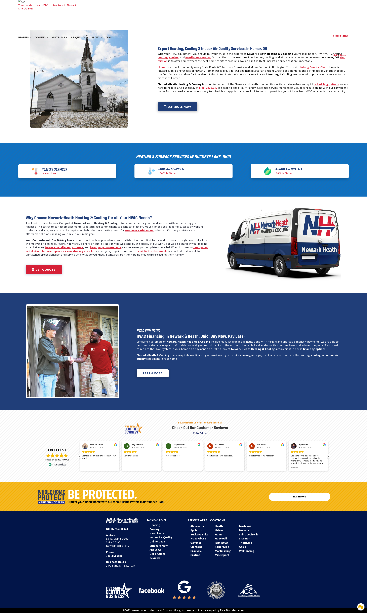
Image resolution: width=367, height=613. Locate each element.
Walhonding (246, 551)
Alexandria (197, 526)
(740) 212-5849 (25, 8)
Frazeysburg (198, 538)
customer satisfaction (139, 230)
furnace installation (58, 247)
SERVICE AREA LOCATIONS (206, 520)
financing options (314, 349)
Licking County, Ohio (313, 67)
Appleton (196, 530)
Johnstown (222, 542)
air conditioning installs (78, 251)
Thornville (245, 542)
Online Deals (158, 541)
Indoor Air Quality (288, 169)
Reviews (155, 558)
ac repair (77, 247)
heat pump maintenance (105, 247)
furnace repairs (52, 251)
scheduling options (326, 84)
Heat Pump (58, 37)
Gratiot (195, 555)
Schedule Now (179, 107)
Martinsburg (223, 551)
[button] (328, 456)
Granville (196, 551)
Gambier (195, 542)
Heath (219, 526)
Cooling (40, 37)
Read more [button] (295, 467)
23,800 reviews (62, 459)
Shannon (244, 538)
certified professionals (152, 251)
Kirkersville (222, 546)
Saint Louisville (248, 534)
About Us (155, 549)
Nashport (245, 526)
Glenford (196, 546)
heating (163, 57)
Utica (242, 546)
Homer (162, 67)
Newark (244, 530)
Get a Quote (45, 270)
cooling (174, 57)
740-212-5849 (114, 555)
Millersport (222, 555)
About (95, 37)
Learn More (152, 373)
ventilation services (198, 57)
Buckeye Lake (199, 534)
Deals (109, 37)
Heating (23, 37)
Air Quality (78, 37)
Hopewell (221, 538)
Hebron (219, 530)
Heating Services (54, 169)
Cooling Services (171, 169)
